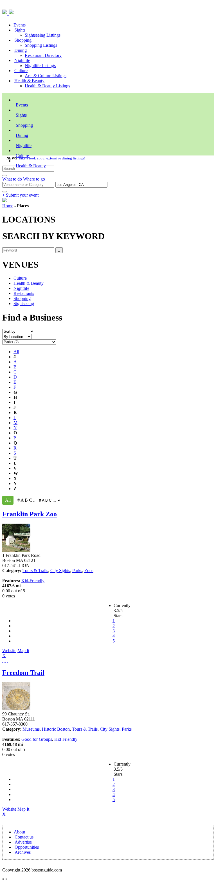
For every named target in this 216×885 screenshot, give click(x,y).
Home (7, 205)
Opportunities (27, 847)
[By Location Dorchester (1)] (17, 336)
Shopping (23, 40)
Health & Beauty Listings (47, 85)
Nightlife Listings (40, 65)
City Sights (60, 570)
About (19, 832)
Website (9, 650)
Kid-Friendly (32, 580)
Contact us (24, 837)
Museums (31, 729)
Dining (20, 50)
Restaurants (24, 293)
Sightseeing (24, 303)
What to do (12, 179)
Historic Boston (56, 729)
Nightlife (22, 60)
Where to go (34, 179)
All (16, 351)
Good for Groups (36, 739)
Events (20, 25)
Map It (15, 653)
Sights (19, 30)
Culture (21, 70)
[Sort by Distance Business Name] (18, 331)
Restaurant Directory (43, 55)
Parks (77, 570)
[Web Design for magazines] (2, 875)
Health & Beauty (29, 80)
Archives (23, 852)
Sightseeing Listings (42, 35)
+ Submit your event (20, 195)
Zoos (88, 570)
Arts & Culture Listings (45, 75)
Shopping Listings (41, 45)
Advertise (23, 842)
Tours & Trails (35, 570)
